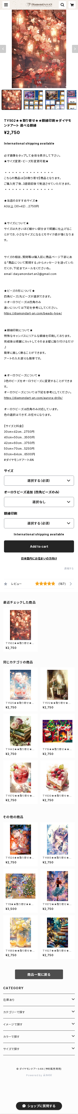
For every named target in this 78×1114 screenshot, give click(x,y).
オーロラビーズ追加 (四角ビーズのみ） (32, 492)
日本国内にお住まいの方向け (39, 558)
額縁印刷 (10, 513)
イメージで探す (13, 1024)
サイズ (8, 471)
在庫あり (9, 999)
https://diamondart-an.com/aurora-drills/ (33, 398)
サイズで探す (11, 1049)
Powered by (34, 1075)
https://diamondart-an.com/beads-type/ (33, 313)
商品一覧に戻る (39, 975)
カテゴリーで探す (14, 1012)
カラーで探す (11, 1036)
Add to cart (39, 546)
